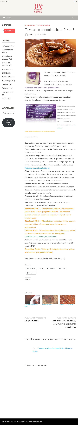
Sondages (6, 88)
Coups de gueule (43, 25)
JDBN (4, 73)
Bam (40, 422)
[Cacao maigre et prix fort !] (32, 299)
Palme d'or (6, 77)
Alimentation (30, 25)
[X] (77, 2)
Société (5, 84)
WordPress (32, 422)
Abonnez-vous (9, 122)
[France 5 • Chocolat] (67, 299)
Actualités (6, 46)
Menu (8, 18)
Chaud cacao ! (46, 305)
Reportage (6, 80)
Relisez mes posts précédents (37, 168)
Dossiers (5, 69)
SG (32, 35)
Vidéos (5, 98)
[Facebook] (74, 2)
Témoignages (7, 92)
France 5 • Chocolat (66, 305)
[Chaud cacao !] (50, 299)
